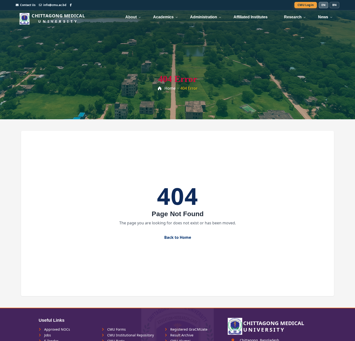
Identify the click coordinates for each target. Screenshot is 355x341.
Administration (203, 17)
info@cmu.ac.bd (54, 5)
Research (293, 17)
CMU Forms (116, 329)
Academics (163, 17)
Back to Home (177, 237)
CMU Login (306, 5)
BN (334, 5)
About (131, 17)
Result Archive (181, 335)
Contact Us (28, 5)
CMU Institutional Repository (130, 335)
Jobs (47, 335)
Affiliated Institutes (251, 17)
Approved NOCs (56, 329)
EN (323, 5)
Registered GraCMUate (188, 329)
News (323, 17)
